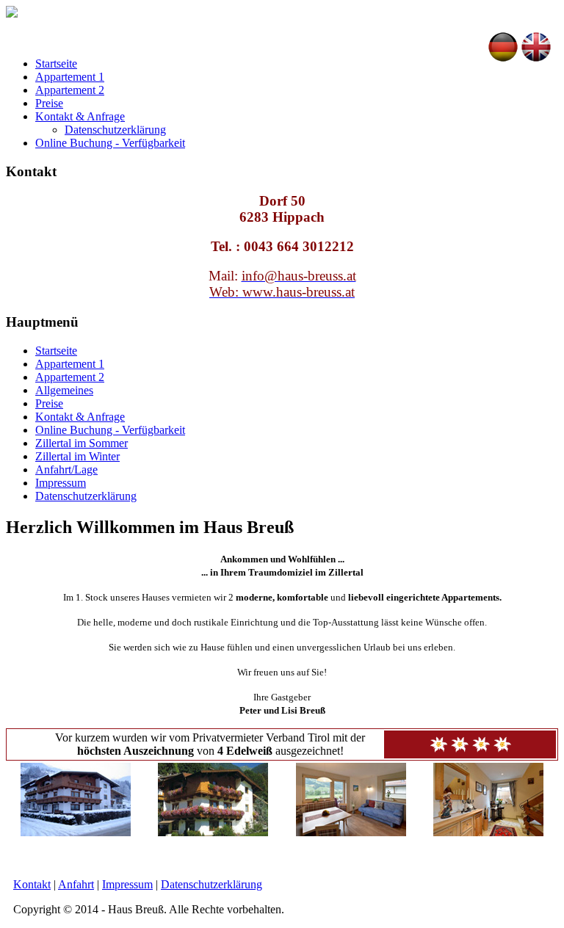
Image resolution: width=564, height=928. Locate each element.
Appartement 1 (69, 76)
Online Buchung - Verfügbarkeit (110, 143)
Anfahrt (76, 884)
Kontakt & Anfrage (80, 116)
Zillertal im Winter (77, 456)
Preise (49, 103)
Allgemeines (64, 390)
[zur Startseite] (12, 13)
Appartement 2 (69, 90)
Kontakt (32, 884)
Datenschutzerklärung (115, 129)
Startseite (56, 63)
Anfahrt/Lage (66, 469)
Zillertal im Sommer (81, 443)
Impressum (60, 482)
